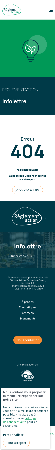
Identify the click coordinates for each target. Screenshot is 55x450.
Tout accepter (16, 443)
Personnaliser (13, 435)
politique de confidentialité (19, 420)
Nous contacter (27, 340)
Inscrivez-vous (21, 256)
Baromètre (27, 313)
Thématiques (27, 307)
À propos (28, 302)
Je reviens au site (27, 190)
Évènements (28, 318)
